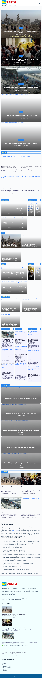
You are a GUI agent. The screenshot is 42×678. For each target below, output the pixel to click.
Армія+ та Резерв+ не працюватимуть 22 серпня (21, 398)
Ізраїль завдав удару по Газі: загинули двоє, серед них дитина (21, 31)
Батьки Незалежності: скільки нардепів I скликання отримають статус (30, 188)
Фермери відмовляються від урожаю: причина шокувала (30, 309)
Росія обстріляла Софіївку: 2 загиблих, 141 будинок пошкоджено (21, 274)
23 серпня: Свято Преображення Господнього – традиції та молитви (8, 167)
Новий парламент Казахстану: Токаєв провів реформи (7, 211)
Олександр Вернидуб (18, 34)
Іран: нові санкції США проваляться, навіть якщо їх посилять (34, 375)
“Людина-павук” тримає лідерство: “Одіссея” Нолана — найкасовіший (20, 372)
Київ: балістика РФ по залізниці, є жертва (21, 447)
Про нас (4, 663)
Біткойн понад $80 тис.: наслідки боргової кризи (31, 204)
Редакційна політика (6, 666)
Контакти (4, 664)
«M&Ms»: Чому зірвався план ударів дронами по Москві (31, 167)
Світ (21, 27)
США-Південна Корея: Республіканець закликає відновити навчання (8, 224)
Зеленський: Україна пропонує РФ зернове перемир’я (37, 269)
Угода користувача (6, 669)
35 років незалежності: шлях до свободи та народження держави (21, 60)
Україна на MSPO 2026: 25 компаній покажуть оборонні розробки (21, 88)
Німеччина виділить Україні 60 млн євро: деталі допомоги (20, 225)
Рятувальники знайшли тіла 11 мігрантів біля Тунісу (29, 245)
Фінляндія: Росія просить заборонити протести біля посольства (20, 210)
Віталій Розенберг (18, 62)
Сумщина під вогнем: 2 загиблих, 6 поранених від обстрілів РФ (21, 288)
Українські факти (9, 5)
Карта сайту (4, 670)
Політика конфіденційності (8, 667)
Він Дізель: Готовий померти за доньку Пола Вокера (33, 357)
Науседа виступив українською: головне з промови (10, 259)
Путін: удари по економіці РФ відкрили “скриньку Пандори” (33, 340)
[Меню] (39, 3)
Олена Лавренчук (18, 145)
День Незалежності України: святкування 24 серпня (21, 143)
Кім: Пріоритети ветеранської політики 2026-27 (9, 188)
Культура (21, 140)
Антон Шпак (18, 90)
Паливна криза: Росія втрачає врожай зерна (9, 309)
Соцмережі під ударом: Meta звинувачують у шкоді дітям (7, 373)
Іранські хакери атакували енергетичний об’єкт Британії (7, 356)
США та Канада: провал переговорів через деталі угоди (37, 205)
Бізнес (21, 55)
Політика (5, 540)
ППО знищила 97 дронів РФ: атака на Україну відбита (7, 289)
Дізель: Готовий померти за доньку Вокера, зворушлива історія (21, 355)
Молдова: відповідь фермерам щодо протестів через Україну (9, 324)
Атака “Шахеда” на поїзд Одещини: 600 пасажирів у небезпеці (21, 116)
